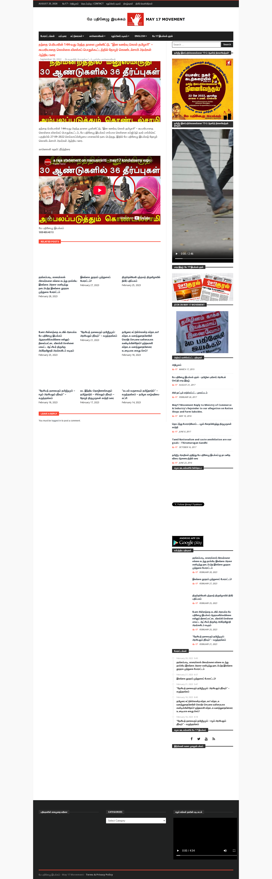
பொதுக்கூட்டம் (85, 59)
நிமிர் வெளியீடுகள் (144, 3)
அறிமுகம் (176, 365)
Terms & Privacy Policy (99, 874)
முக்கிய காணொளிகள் (104, 59)
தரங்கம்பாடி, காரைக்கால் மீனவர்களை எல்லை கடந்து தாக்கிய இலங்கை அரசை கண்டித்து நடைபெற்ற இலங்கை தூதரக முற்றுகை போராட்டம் (58, 284)
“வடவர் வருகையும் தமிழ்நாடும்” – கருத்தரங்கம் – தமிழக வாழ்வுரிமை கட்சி (140, 394)
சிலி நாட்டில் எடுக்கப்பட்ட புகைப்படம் (189, 392)
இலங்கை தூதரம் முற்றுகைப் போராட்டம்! (212, 579)
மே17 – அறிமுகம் (70, 3)
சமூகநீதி (72, 59)
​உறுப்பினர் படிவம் (113, 3)
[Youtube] (206, 739)
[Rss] (213, 739)
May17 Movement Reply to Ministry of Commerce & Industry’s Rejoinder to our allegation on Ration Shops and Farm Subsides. (202, 408)
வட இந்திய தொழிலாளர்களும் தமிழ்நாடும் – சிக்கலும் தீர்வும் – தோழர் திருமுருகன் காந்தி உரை (97, 394)
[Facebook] (191, 739)
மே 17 (175, 369)
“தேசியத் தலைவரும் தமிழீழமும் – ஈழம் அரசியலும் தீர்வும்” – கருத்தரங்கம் (57, 394)
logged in (56, 420)
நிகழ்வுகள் (128, 3)
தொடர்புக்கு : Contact (92, 3)
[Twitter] (198, 739)
